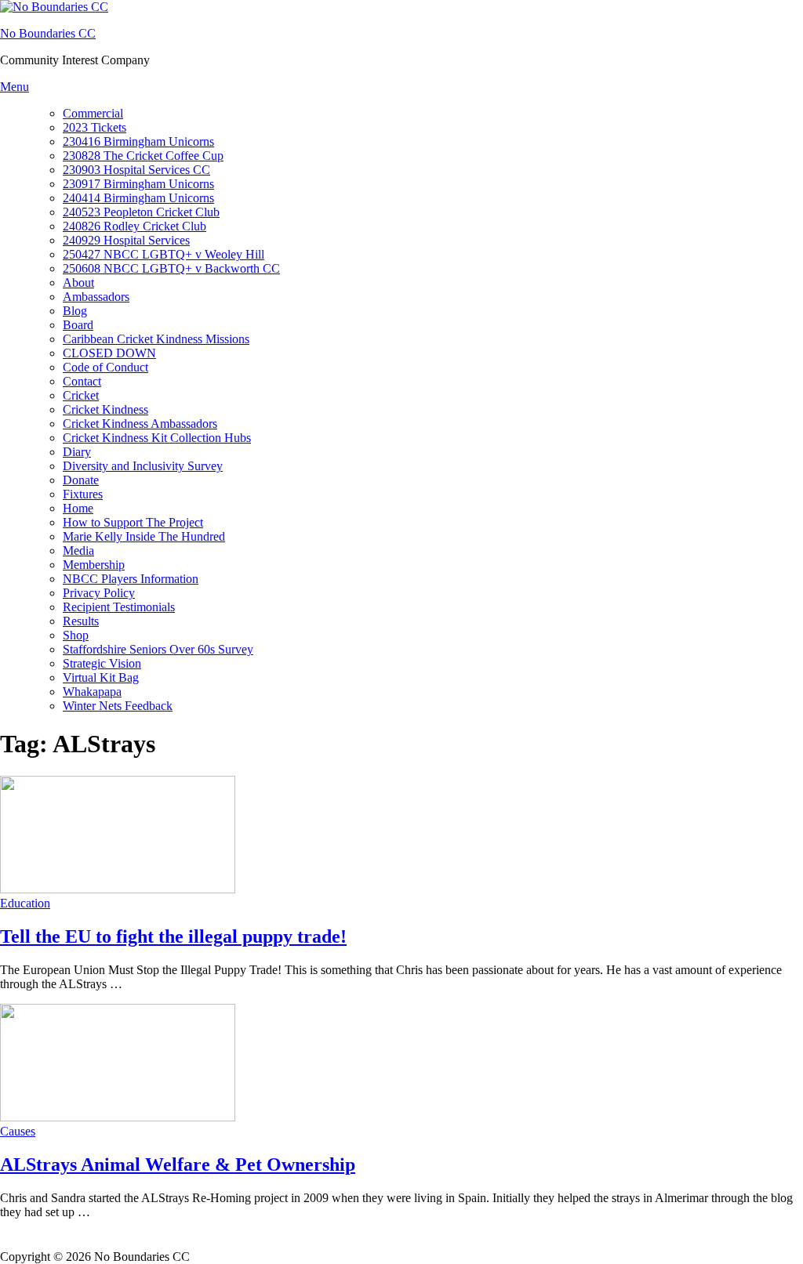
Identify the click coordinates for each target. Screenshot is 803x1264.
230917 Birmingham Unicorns (138, 183)
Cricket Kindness (105, 409)
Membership (94, 564)
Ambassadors (96, 296)
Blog (75, 310)
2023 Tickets (94, 127)
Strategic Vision (102, 663)
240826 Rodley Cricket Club (134, 226)
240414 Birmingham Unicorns (138, 198)
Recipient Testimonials (119, 607)
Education (25, 903)
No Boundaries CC (48, 33)
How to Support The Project (133, 522)
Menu (14, 86)
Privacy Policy (99, 592)
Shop (76, 635)
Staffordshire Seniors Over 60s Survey (158, 649)
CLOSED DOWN (109, 353)
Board (78, 324)
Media (78, 550)
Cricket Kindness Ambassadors (140, 423)
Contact (82, 381)
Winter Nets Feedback (118, 705)
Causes (17, 1131)
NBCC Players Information (130, 578)
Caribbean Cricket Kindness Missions (156, 339)
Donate (81, 480)
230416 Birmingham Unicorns (138, 141)
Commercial (93, 113)
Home (78, 508)
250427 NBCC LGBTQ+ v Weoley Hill (163, 254)
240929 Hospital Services (126, 240)
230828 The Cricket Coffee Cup (143, 155)
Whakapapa (92, 691)
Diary (77, 451)
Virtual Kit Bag (101, 677)
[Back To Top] (8, 1242)
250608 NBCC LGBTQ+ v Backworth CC (171, 268)
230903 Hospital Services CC (136, 169)
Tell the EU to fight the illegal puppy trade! (173, 936)
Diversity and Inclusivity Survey (143, 466)
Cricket (81, 395)
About (78, 282)
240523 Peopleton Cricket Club (141, 212)
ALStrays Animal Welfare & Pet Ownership (177, 1164)
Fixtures (83, 494)
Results (81, 621)
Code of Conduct (105, 367)
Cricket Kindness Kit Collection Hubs (157, 437)
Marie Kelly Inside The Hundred (144, 536)
